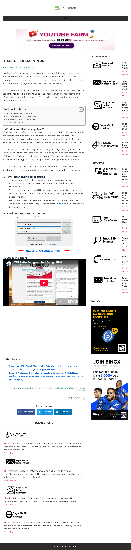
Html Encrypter (34, 388)
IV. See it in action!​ (14, 122)
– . (47, 376)
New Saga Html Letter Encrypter (43, 251)
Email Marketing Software (62, 388)
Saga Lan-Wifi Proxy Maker (125, 198)
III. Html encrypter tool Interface (20, 119)
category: (19, 388)
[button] (65, 18)
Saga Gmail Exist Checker (126, 282)
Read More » (11, 453)
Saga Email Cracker (125, 65)
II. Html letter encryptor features (21, 116)
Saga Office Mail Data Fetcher (125, 174)
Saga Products (80, 389)
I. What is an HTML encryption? (19, 113)
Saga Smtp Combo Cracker (125, 85)
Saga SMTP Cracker (125, 126)
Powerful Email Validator (126, 145)
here (80, 170)
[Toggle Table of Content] (80, 109)
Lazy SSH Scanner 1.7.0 (126, 260)
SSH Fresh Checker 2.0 (126, 221)
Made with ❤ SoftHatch (65, 546)
